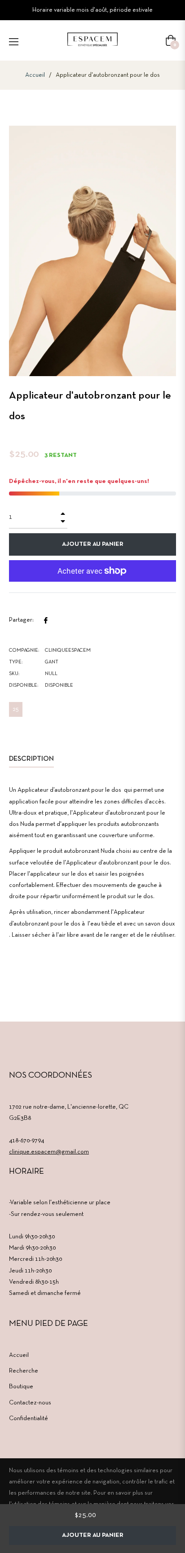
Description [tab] (31, 759)
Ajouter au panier (92, 1535)
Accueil (35, 75)
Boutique (21, 1387)
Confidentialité (28, 1418)
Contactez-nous (30, 1403)
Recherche (23, 1371)
